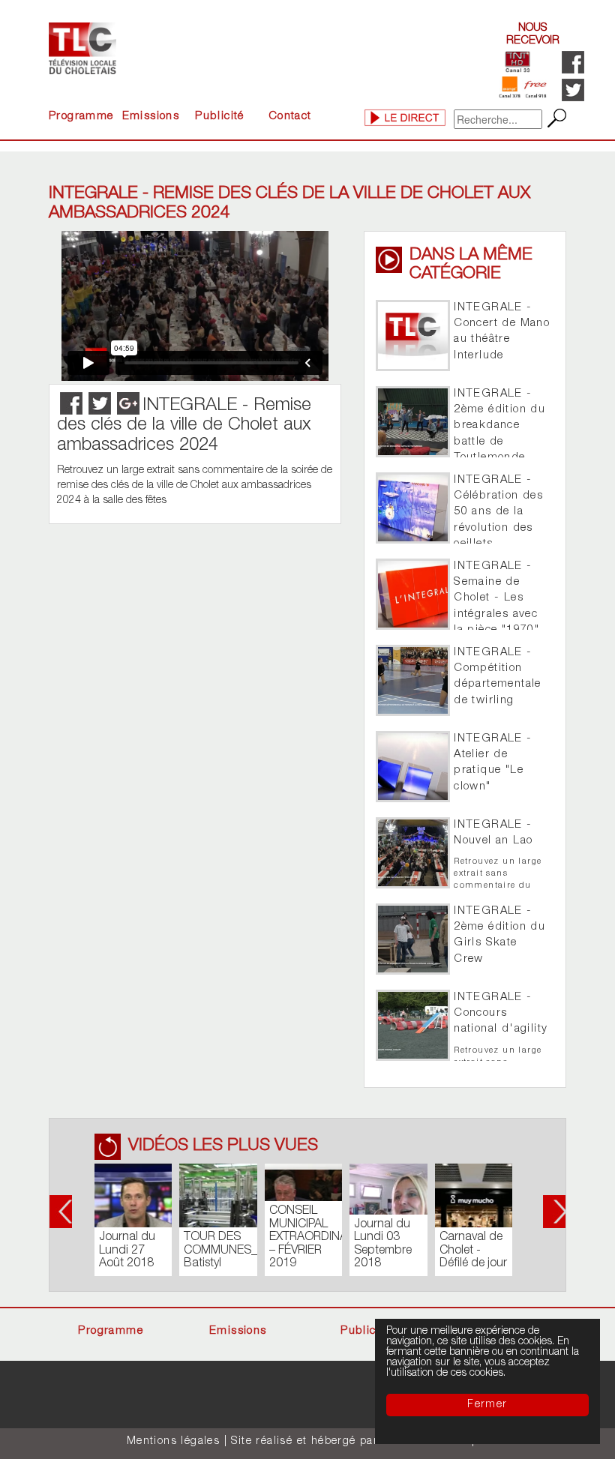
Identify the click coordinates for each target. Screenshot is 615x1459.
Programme (81, 116)
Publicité (219, 116)
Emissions (151, 116)
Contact (290, 116)
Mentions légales (173, 1442)
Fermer (487, 1405)
